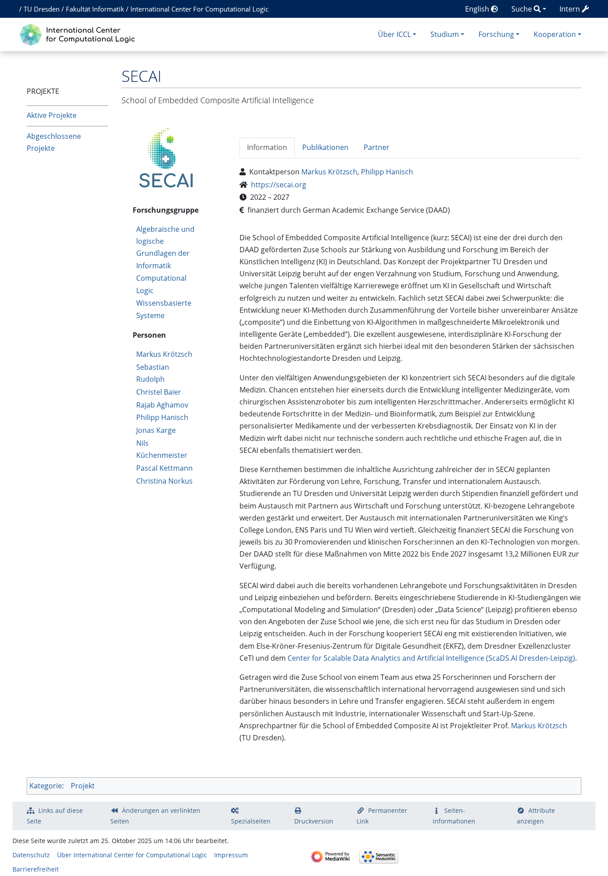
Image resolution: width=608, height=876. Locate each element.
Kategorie (45, 786)
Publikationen (325, 147)
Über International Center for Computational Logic (132, 855)
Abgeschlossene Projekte (54, 142)
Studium (444, 34)
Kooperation (555, 34)
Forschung (496, 34)
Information (267, 147)
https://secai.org (278, 185)
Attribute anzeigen (536, 815)
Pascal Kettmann (164, 468)
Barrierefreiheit (35, 869)
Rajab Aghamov (162, 405)
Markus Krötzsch (164, 354)
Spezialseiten (251, 821)
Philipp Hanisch (162, 417)
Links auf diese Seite (55, 815)
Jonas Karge (156, 430)
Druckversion (313, 821)
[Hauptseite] (79, 34)
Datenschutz (31, 855)
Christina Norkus (164, 481)
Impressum (231, 855)
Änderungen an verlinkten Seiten (155, 815)
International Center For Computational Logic (199, 8)
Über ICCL (394, 34)
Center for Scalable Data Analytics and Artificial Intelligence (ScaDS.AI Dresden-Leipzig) (431, 658)
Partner (376, 147)
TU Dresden (42, 8)
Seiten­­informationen (454, 815)
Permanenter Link (382, 815)
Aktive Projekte (52, 115)
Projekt (83, 786)
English (478, 9)
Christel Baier (158, 392)
